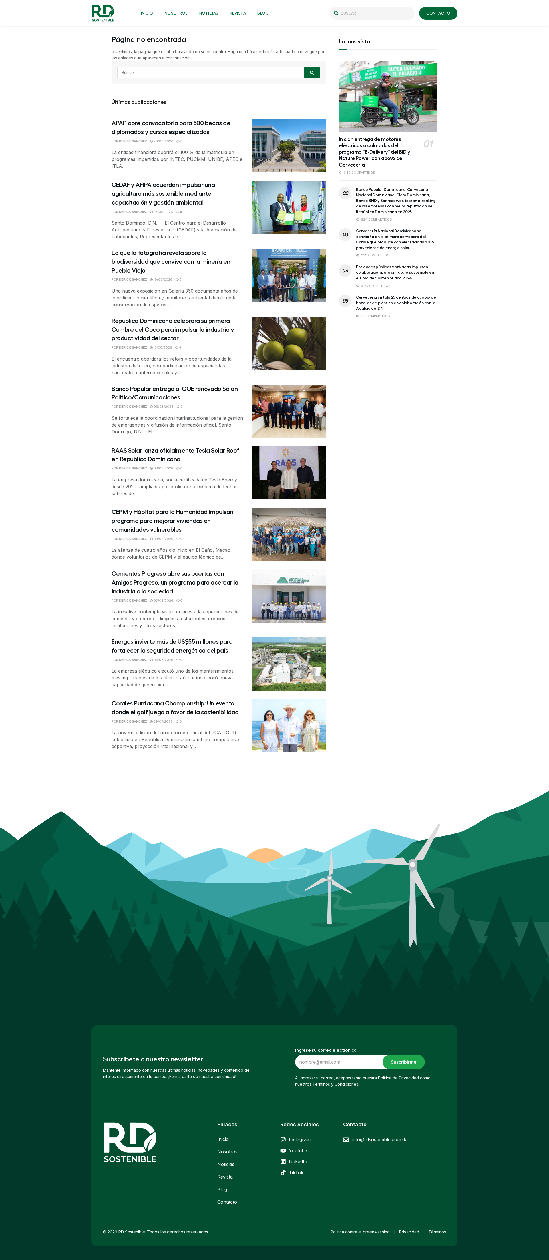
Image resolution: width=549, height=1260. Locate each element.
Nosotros (176, 13)
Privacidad (409, 1231)
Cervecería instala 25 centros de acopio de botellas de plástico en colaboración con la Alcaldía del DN (396, 302)
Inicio (147, 13)
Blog (263, 13)
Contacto (227, 1202)
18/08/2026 (162, 279)
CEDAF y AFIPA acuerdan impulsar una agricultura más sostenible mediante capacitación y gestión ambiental (163, 194)
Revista (238, 13)
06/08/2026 (163, 407)
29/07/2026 (163, 721)
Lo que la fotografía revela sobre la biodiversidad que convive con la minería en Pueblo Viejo (171, 262)
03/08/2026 (163, 468)
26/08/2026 (163, 141)
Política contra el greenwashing (360, 1231)
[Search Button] (312, 72)
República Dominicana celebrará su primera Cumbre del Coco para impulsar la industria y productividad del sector (173, 330)
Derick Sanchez (133, 141)
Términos (437, 1231)
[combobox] (372, 13)
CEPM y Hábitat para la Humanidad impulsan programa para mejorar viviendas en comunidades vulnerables (172, 521)
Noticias (208, 13)
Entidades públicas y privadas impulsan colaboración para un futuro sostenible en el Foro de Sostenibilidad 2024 (395, 272)
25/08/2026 (163, 212)
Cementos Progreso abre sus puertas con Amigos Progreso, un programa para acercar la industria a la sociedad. (175, 583)
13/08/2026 (162, 347)
